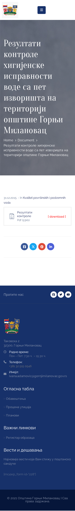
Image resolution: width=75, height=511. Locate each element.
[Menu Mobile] (42, 10)
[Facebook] (24, 246)
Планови (12, 415)
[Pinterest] (42, 246)
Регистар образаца (20, 437)
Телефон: (15, 362)
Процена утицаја (18, 407)
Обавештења (16, 398)
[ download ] (57, 216)
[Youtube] (68, 294)
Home (8, 140)
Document (26, 140)
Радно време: (19, 352)
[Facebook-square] (53, 294)
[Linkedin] (50, 246)
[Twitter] (33, 246)
